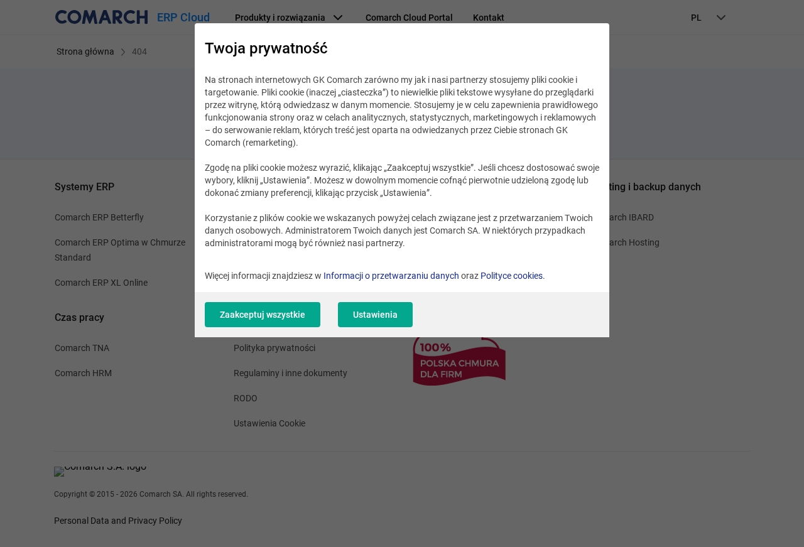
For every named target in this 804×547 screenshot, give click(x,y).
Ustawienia (375, 315)
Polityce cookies (512, 276)
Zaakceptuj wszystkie (262, 315)
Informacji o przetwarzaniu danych (391, 276)
